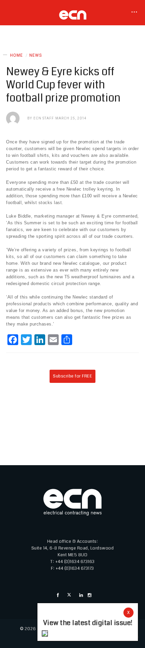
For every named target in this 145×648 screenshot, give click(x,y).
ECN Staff (43, 118)
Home (16, 55)
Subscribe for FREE (72, 376)
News (35, 55)
